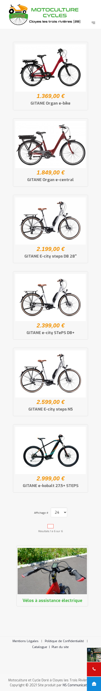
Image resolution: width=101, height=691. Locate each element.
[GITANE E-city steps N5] (50, 374)
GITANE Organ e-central (50, 179)
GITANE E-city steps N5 (50, 409)
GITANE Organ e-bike (50, 103)
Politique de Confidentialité (64, 641)
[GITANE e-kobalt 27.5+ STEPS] (50, 450)
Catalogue (42, 647)
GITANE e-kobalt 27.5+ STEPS (50, 485)
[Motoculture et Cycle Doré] (50, 14)
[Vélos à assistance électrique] (52, 571)
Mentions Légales (25, 641)
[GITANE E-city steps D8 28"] (50, 221)
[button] (90, 680)
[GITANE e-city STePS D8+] (50, 297)
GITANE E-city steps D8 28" (50, 256)
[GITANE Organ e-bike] (50, 68)
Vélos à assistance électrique (52, 600)
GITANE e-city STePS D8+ (50, 332)
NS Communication (77, 685)
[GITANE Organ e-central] (50, 144)
